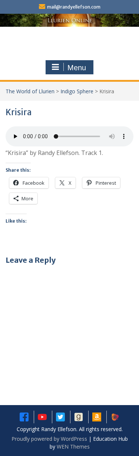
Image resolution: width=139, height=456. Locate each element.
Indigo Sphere (76, 91)
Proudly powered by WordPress (49, 438)
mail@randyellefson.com (73, 7)
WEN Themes (73, 446)
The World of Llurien (30, 91)
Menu (76, 68)
